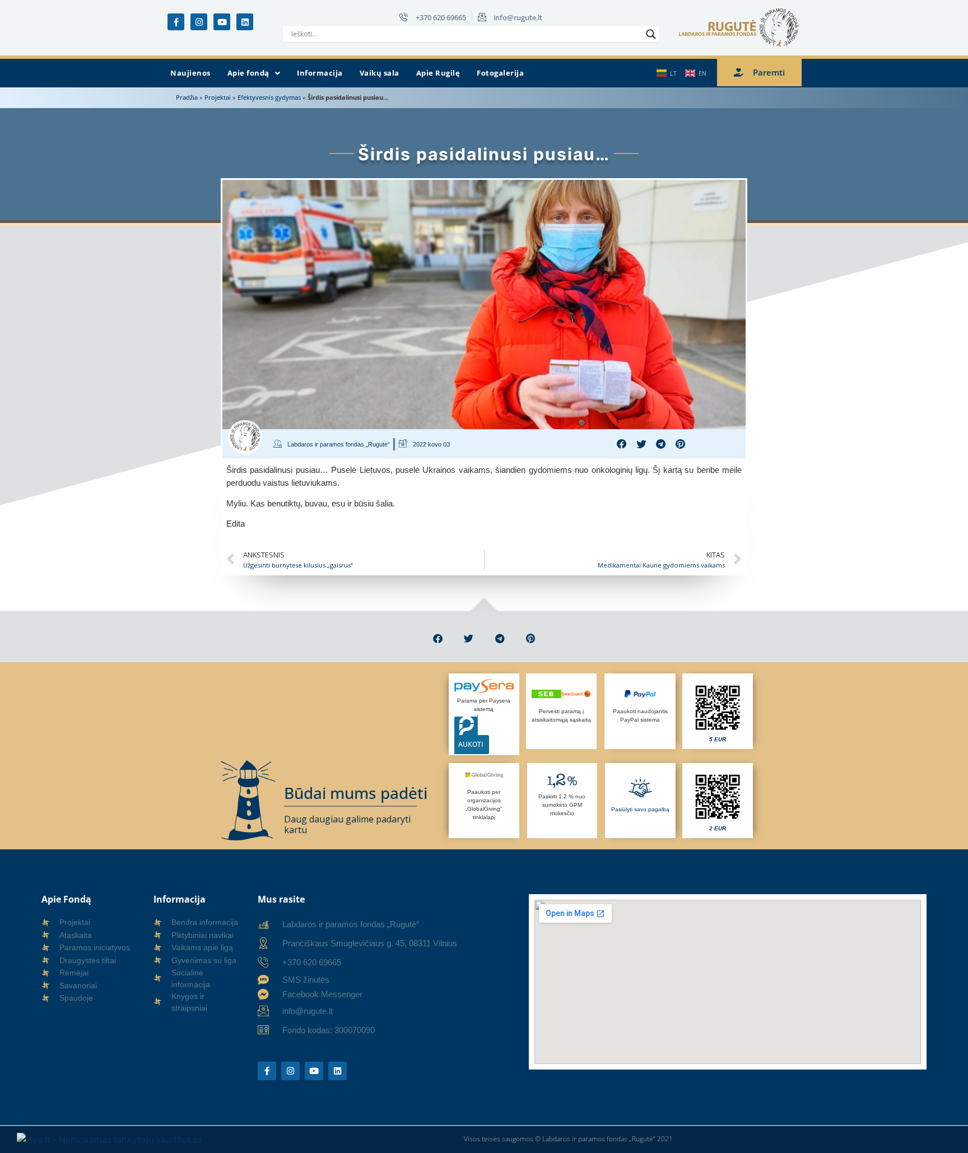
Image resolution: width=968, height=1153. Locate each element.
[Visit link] (717, 711)
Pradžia (187, 97)
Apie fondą (248, 73)
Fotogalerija (500, 73)
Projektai (217, 97)
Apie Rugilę (438, 73)
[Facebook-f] (175, 21)
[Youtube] (221, 21)
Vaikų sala (379, 73)
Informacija (320, 73)
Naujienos (190, 73)
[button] (254, 73)
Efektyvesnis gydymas (269, 97)
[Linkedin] (244, 21)
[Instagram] (198, 21)
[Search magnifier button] (651, 34)
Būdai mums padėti (355, 792)
